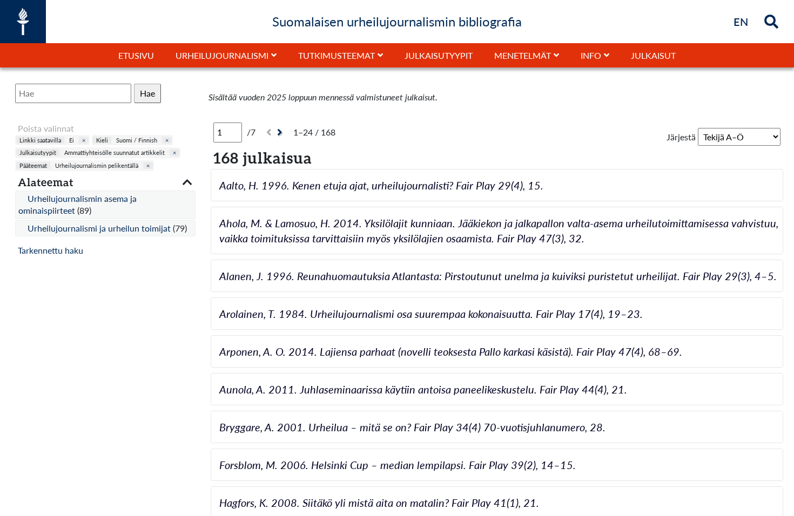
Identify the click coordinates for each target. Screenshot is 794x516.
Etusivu (136, 55)
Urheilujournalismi (222, 55)
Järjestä (681, 137)
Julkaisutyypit (439, 55)
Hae (147, 93)
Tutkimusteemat (336, 55)
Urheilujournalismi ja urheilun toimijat (100, 228)
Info (591, 55)
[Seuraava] (281, 132)
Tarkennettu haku (50, 250)
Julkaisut (653, 55)
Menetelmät (522, 55)
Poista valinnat (46, 128)
